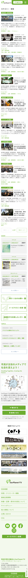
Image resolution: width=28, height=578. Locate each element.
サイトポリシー (6, 505)
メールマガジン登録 (14, 536)
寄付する (19, 2)
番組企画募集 (6, 497)
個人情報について (7, 510)
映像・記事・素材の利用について (13, 501)
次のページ (21, 230)
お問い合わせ (6, 514)
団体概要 (4, 489)
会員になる (15, 413)
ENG (2, 518)
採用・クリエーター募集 (10, 493)
